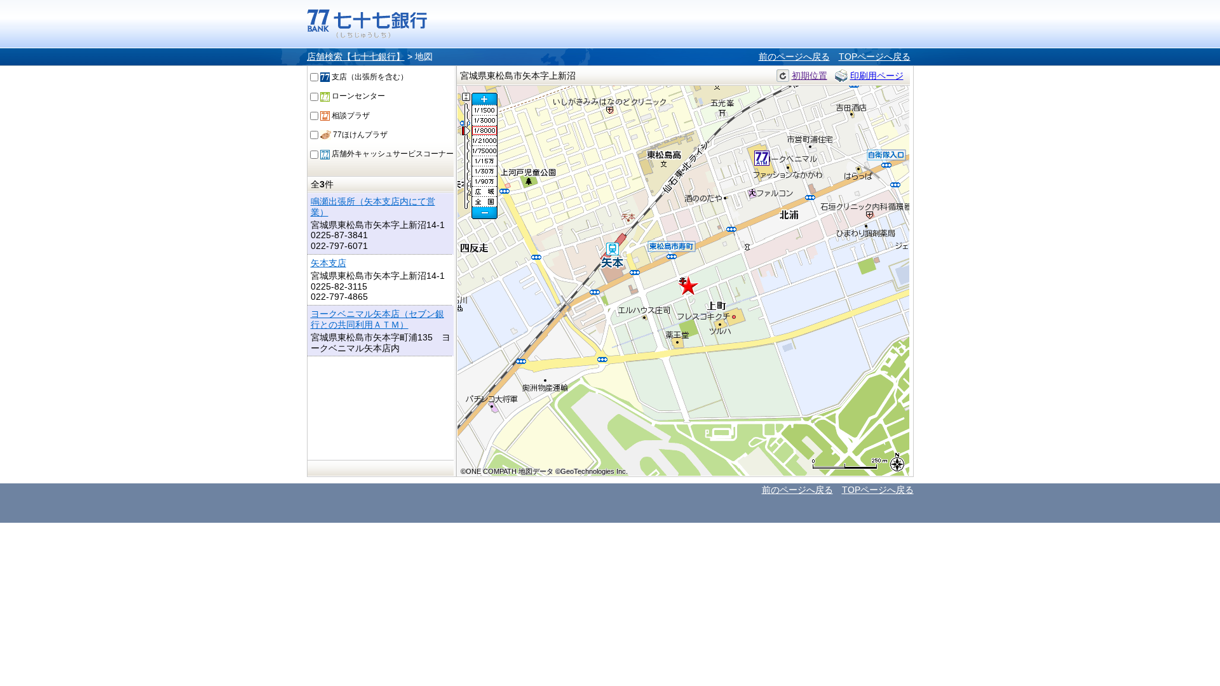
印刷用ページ (877, 76)
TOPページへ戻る (875, 56)
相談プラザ (350, 115)
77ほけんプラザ (359, 134)
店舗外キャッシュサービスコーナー (392, 153)
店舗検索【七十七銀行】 (356, 56)
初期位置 (809, 76)
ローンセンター (357, 95)
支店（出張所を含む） (369, 76)
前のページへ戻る (794, 56)
